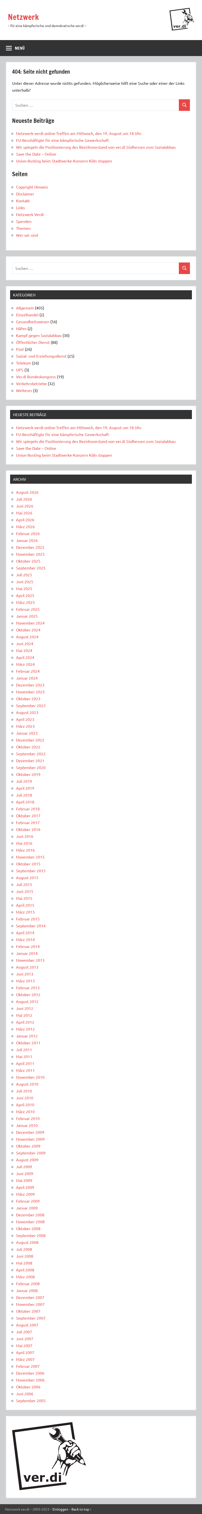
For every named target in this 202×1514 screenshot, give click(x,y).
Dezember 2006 (30, 1372)
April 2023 (25, 719)
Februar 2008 (28, 1283)
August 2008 (27, 1242)
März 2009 (25, 1194)
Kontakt (23, 200)
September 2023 (31, 705)
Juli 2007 (24, 1331)
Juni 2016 (24, 836)
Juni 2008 (24, 1255)
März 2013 (25, 980)
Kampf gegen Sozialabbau (39, 335)
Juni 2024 (24, 643)
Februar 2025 (28, 609)
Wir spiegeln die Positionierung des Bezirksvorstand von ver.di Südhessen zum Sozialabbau (96, 147)
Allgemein (25, 307)
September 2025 (31, 567)
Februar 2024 (28, 671)
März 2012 (25, 1028)
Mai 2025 (24, 588)
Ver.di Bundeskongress (36, 376)
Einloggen (60, 1509)
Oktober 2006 (28, 1386)
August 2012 (27, 1001)
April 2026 (25, 519)
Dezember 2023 (30, 684)
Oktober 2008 (28, 1228)
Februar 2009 (28, 1200)
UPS (19, 369)
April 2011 (25, 1063)
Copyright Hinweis (32, 186)
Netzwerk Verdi (30, 214)
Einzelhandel (27, 314)
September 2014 (31, 925)
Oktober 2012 (28, 994)
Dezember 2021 (30, 760)
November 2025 (30, 554)
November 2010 (30, 1077)
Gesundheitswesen (32, 321)
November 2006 (30, 1379)
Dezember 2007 (30, 1297)
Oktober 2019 (28, 774)
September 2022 (31, 753)
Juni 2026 (24, 505)
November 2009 (30, 1138)
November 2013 (30, 960)
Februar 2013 (28, 987)
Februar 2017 (28, 822)
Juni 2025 (24, 581)
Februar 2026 (28, 533)
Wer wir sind (27, 235)
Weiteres (24, 390)
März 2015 (25, 911)
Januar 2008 (27, 1290)
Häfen (21, 328)
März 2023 (25, 726)
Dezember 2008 (30, 1214)
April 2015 (25, 905)
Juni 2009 (24, 1173)
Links (20, 207)
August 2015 (27, 877)
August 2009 (27, 1159)
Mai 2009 (24, 1180)
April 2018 (25, 801)
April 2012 (25, 1021)
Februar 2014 (28, 946)
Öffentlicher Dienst (33, 342)
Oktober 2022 (28, 746)
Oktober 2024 (28, 629)
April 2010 (25, 1104)
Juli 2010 (24, 1090)
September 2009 (31, 1152)
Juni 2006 (24, 1393)
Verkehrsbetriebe (31, 383)
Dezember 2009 (30, 1132)
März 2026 (25, 526)
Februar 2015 (28, 918)
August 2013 (27, 966)
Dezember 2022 (30, 739)
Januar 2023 (27, 732)
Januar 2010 (27, 1125)
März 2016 (25, 849)
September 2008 (31, 1235)
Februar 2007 (28, 1366)
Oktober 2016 (28, 829)
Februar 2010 (28, 1118)
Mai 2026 (24, 512)
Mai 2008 (24, 1262)
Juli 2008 (24, 1249)
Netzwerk (23, 17)
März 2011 (25, 1070)
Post (20, 349)
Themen (23, 228)
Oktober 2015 (28, 863)
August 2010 (27, 1083)
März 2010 (25, 1111)
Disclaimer (25, 193)
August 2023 (27, 712)
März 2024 (25, 664)
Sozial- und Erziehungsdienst (41, 355)
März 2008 (25, 1276)
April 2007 (25, 1352)
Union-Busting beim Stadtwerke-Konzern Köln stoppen (64, 160)
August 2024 (27, 636)
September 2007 (31, 1317)
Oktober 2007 (28, 1311)
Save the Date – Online (36, 153)
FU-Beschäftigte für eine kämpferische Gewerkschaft (62, 140)
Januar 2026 (27, 540)
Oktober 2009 (28, 1145)
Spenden (24, 221)
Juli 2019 (24, 781)
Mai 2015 (24, 898)
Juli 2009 (24, 1166)
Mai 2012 (24, 1015)
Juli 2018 (24, 794)
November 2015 (30, 856)
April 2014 (25, 932)
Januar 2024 (27, 677)
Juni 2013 (24, 973)
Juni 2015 (24, 891)
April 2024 (25, 657)
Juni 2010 (24, 1097)
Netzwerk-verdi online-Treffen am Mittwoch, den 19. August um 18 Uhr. (79, 133)
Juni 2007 (24, 1338)
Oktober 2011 (28, 1042)
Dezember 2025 (30, 547)
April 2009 (25, 1187)
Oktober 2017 (28, 815)
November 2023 (30, 691)
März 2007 (25, 1359)
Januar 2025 (27, 615)
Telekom (23, 362)
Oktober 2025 (28, 560)
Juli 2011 (24, 1049)
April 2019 (25, 788)
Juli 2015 (24, 884)
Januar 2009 (27, 1207)
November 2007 (30, 1304)
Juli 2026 (24, 498)
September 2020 (31, 767)
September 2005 (31, 1400)
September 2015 (31, 870)
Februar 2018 (28, 808)
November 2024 (30, 622)
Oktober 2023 (28, 698)
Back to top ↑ (81, 1509)
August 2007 (27, 1324)
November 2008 (30, 1221)
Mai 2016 (24, 843)
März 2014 (25, 939)
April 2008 (25, 1269)
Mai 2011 (24, 1056)
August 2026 (27, 492)
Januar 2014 (27, 953)
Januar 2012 (27, 1035)
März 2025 (25, 602)
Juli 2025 (24, 574)
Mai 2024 (24, 650)
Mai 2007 (24, 1345)
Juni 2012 (24, 1008)
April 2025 (25, 595)
